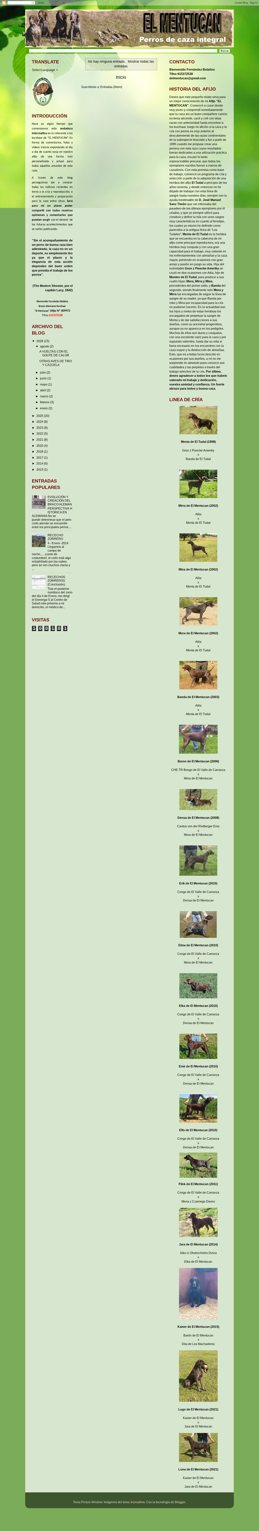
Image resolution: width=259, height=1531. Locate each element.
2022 (40, 433)
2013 (40, 469)
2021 (40, 439)
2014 (40, 463)
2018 (40, 451)
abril (43, 390)
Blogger (180, 1502)
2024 (40, 421)
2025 (40, 415)
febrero (45, 402)
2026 (40, 341)
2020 (40, 445)
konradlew (138, 1502)
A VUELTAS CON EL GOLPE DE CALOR (54, 353)
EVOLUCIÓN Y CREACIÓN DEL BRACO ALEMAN (60, 500)
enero (44, 408)
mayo (44, 384)
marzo (44, 396)
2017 (40, 457)
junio (43, 378)
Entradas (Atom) (111, 87)
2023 (40, 427)
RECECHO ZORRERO (55, 536)
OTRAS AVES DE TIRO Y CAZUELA (55, 362)
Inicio (121, 77)
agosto (45, 346)
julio (43, 372)
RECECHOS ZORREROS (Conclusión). (57, 580)
